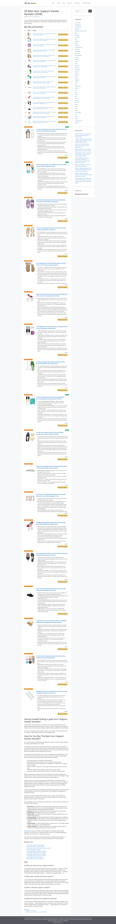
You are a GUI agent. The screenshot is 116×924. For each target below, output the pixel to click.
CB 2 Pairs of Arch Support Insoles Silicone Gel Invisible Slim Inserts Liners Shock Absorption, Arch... (51, 495)
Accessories (78, 22)
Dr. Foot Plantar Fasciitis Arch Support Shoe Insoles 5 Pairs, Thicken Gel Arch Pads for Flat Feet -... (51, 165)
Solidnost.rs (60, 922)
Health (76, 78)
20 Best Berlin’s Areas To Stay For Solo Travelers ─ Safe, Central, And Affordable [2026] (83, 154)
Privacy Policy (77, 3)
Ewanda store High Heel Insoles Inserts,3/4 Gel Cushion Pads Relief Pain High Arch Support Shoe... (51, 523)
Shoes (76, 104)
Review (58, 3)
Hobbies (77, 80)
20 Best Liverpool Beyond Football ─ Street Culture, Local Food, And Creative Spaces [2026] (83, 140)
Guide (76, 75)
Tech (76, 108)
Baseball (77, 29)
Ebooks (76, 49)
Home (53, 3)
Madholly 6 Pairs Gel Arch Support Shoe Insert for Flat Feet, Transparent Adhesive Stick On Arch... (51, 692)
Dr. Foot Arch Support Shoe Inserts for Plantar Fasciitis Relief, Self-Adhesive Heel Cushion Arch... (50, 362)
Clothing (77, 45)
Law (76, 90)
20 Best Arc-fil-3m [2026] (31, 910)
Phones (77, 98)
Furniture (77, 65)
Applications (78, 24)
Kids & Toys (78, 86)
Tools (76, 116)
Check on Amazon (63, 34)
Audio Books (78, 26)
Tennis (76, 110)
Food (76, 63)
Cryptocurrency (78, 47)
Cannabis (77, 37)
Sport (76, 106)
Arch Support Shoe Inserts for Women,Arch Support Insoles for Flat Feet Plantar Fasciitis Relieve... (52, 327)
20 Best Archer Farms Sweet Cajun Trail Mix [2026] (36, 911)
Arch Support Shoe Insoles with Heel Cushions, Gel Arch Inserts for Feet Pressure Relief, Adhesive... (51, 264)
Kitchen (77, 88)
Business (77, 35)
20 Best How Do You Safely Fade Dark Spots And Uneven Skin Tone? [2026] (83, 135)
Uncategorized (78, 120)
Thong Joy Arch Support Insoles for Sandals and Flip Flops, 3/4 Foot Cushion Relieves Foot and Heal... (51, 467)
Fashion (77, 57)
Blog (64, 3)
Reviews (27, 909)
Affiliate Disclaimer (87, 3)
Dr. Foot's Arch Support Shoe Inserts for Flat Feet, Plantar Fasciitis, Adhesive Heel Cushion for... (51, 228)
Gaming (77, 73)
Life (76, 92)
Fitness (76, 61)
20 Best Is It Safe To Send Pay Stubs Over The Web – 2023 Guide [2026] (82, 146)
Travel (76, 118)
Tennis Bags (78, 112)
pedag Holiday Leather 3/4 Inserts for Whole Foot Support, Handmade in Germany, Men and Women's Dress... (51, 621)
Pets (76, 96)
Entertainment (78, 55)
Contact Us (69, 3)
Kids (76, 84)
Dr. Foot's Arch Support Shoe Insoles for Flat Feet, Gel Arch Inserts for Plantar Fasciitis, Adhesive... (51, 130)
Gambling (77, 69)
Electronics (77, 53)
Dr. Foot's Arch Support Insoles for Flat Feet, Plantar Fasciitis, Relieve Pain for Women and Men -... (49, 433)
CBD (76, 43)
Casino (76, 41)
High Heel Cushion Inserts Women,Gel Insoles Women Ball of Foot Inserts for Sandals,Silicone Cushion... (51, 295)
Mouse (76, 94)
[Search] (90, 11)
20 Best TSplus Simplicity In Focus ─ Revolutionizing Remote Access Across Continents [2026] (83, 170)
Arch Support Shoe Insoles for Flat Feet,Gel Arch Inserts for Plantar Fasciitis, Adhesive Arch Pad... (51, 554)
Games (76, 71)
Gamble (77, 67)
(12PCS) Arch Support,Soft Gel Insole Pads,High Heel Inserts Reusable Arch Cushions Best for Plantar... (50, 398)
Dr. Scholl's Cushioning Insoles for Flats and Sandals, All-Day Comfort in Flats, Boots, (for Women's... (51, 200)
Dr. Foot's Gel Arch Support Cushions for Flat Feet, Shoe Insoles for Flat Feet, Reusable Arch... (50, 656)
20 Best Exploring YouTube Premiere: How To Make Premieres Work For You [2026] (83, 175)
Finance (77, 59)
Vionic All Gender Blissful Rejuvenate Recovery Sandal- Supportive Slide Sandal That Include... (51, 589)
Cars (76, 39)
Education (77, 51)
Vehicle (76, 122)
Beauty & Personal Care (80, 31)
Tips (76, 114)
